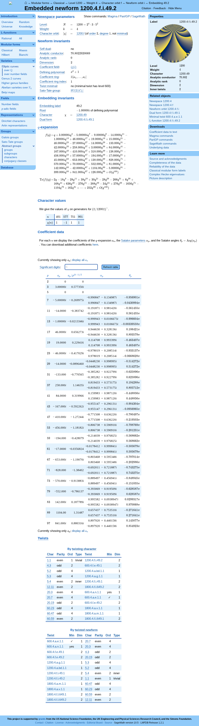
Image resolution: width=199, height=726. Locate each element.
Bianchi (23, 54)
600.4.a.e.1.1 (93, 597)
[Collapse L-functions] (33, 32)
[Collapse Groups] (33, 131)
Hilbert (6, 54)
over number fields (15, 74)
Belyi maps (8, 92)
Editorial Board (95, 722)
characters (10, 157)
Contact (39, 722)
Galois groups (10, 137)
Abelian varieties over (16, 88)
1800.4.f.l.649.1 (94, 618)
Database (7, 167)
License (59, 722)
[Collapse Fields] (33, 98)
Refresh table (110, 267)
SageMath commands (162, 143)
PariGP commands (161, 139)
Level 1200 (75, 2)
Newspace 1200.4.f (161, 105)
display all (80, 260)
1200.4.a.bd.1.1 (94, 571)
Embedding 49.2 (159, 2)
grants (42, 719)
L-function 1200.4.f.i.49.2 (164, 120)
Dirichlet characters (13, 121)
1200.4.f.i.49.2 (93, 560)
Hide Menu (175, 8)
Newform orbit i (135, 2)
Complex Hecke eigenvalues (166, 174)
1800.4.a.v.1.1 (93, 608)
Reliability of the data (162, 166)
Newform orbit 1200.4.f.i (164, 108)
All (20, 38)
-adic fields (9, 108)
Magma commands (161, 135)
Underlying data (159, 147)
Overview (7, 22)
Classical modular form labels (167, 170)
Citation (146, 8)
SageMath (138, 16)
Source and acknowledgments (168, 158)
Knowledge (26, 26)
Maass (23, 50)
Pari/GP (125, 16)
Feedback (160, 8)
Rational (7, 38)
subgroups (10, 153)
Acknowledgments (75, 722)
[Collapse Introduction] (33, 16)
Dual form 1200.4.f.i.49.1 (164, 112)
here (95, 244)
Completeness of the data (165, 162)
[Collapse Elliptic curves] (33, 66)
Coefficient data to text (163, 131)
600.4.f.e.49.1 (93, 565)
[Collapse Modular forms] (33, 44)
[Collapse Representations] (33, 115)
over (8, 70)
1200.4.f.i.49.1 (85, 119)
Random (24, 22)
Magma (112, 16)
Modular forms (40, 2)
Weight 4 (91, 2)
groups (8, 149)
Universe (7, 26)
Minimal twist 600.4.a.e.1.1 (165, 116)
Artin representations (14, 125)
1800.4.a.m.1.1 (94, 613)
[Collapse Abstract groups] (33, 146)
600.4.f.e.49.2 (93, 602)
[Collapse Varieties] (33, 60)
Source (108, 722)
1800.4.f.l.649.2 (94, 587)
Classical (58, 2)
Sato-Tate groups (12, 141)
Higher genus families (15, 83)
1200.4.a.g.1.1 (94, 576)
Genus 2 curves (11, 78)
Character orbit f (112, 2)
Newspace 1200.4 (160, 101)
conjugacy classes (15, 160)
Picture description (160, 178)
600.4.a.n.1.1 (93, 592)
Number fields (10, 104)
